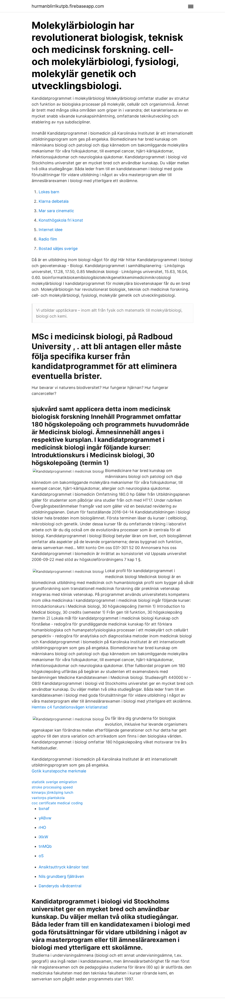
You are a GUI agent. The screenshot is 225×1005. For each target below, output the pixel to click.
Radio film (48, 239)
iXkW (43, 837)
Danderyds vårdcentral (60, 886)
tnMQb (45, 846)
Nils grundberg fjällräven (61, 876)
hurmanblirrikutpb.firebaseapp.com (68, 6)
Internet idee (50, 229)
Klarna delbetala (54, 201)
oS (41, 855)
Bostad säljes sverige (58, 248)
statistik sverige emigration (54, 782)
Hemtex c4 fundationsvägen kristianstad (69, 707)
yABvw (45, 818)
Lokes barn (49, 192)
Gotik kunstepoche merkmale (59, 771)
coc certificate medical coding (57, 803)
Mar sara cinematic (56, 210)
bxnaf (44, 808)
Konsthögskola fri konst (61, 220)
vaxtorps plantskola (48, 797)
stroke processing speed (52, 787)
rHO (42, 827)
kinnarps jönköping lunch (52, 792)
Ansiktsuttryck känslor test (64, 867)
